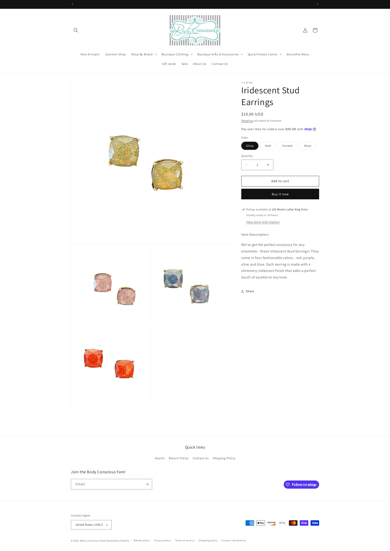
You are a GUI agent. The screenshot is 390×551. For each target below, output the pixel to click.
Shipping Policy (224, 458)
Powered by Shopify (117, 540)
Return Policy (178, 458)
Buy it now (280, 194)
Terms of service (184, 540)
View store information (263, 222)
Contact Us (201, 458)
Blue (310, 147)
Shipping (247, 120)
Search (160, 458)
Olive (250, 146)
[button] (76, 30)
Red (270, 147)
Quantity (247, 156)
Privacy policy (162, 540)
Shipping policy (208, 540)
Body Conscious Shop (92, 540)
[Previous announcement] (72, 4)
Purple (289, 147)
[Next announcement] (318, 4)
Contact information (234, 540)
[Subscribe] (147, 484)
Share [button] (250, 291)
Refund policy (142, 540)
